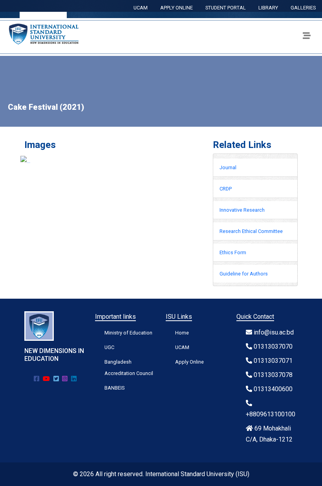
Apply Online (189, 362)
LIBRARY (268, 8)
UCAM (141, 8)
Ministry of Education (128, 333)
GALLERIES (303, 8)
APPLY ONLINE (176, 8)
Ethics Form (233, 252)
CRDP (226, 189)
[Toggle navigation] (306, 37)
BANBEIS (114, 388)
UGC (109, 347)
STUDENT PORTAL (225, 8)
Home (182, 333)
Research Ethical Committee (251, 231)
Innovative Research (242, 210)
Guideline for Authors (244, 274)
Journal (228, 167)
